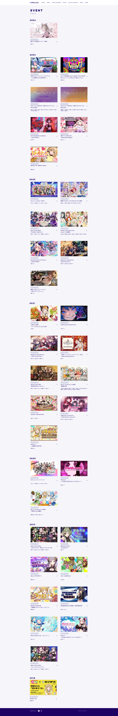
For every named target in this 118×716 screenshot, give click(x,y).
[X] (41, 711)
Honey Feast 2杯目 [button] (36, 546)
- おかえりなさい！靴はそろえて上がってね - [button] (42, 547)
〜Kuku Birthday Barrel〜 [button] (68, 356)
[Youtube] (39, 711)
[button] (43, 30)
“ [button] (40, 200)
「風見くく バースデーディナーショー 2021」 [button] (72, 354)
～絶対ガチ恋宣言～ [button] (42, 165)
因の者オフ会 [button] (34, 165)
